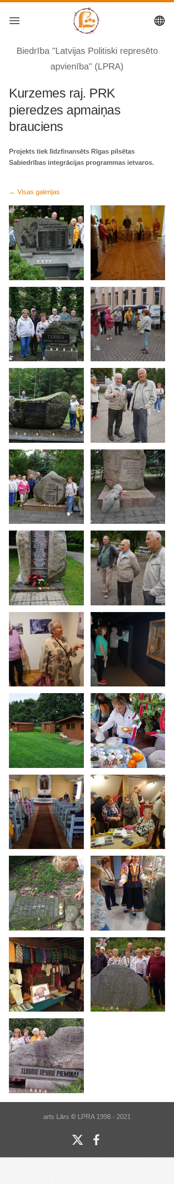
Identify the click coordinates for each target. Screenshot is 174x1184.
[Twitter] (77, 1139)
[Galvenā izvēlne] (14, 20)
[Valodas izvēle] (159, 20)
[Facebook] (96, 1139)
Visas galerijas (38, 192)
